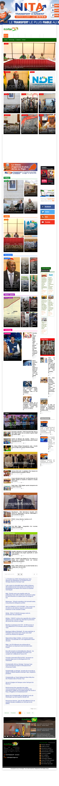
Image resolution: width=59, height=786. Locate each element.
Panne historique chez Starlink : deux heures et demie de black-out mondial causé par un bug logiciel (34, 368)
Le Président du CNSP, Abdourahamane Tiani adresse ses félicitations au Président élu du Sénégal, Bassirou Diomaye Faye (18, 580)
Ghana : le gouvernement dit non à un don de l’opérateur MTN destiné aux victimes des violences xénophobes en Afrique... (44, 304)
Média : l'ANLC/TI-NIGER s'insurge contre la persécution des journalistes (18, 613)
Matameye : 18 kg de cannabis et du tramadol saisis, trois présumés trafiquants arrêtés (20, 602)
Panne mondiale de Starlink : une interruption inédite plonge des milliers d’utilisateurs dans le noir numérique (30, 390)
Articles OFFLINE (45, 760)
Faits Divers (44, 762)
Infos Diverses (44, 422)
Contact (24, 39)
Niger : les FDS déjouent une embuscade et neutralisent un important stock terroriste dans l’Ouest (19, 646)
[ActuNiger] (11, 29)
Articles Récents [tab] (46, 268)
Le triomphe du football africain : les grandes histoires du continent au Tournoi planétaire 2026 (51, 442)
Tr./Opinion (18, 39)
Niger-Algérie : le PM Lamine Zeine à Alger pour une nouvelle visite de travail (44, 325)
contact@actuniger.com (12, 757)
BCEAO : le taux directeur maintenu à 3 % (22, 519)
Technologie (11, 39)
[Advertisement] (29, 147)
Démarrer (7, 712)
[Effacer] (21, 574)
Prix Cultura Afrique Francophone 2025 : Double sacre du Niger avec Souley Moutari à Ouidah (24, 446)
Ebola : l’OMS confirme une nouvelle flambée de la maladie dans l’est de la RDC (24, 566)
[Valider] (18, 574)
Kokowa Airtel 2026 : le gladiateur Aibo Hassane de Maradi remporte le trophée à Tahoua (24, 471)
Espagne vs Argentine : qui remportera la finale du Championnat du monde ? (47, 461)
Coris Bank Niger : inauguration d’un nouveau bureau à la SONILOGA (24, 527)
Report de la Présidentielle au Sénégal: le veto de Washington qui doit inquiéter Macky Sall (19, 696)
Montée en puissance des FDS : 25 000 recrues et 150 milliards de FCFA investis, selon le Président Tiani (20, 626)
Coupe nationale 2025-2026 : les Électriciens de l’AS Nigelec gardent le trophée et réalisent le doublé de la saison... (24, 480)
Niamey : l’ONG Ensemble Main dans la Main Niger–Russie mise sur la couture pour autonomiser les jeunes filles (50, 305)
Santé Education (45, 751)
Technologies (7, 333)
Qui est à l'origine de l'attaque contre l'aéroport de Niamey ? (20, 683)
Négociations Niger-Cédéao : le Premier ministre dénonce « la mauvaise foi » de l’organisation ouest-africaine (20, 639)
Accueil (6, 35)
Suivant (28, 712)
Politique (11, 35)
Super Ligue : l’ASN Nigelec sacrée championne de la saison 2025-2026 (24, 486)
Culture (6, 39)
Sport (42, 35)
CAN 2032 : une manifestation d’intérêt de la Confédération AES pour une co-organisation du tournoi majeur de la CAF (20, 463)
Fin (32, 712)
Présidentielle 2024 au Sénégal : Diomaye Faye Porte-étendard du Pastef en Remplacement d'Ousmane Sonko (19, 665)
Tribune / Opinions (8, 297)
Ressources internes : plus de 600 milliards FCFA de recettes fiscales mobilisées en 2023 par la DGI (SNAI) (20, 702)
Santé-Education (36, 35)
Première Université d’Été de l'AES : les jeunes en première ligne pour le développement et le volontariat (19, 659)
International (22, 35)
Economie (28, 35)
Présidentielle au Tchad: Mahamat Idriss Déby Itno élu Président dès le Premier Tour (20, 678)
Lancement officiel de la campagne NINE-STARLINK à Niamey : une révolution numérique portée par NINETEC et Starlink (30, 405)
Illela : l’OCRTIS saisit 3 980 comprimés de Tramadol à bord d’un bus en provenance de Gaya (47, 347)
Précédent (13, 712)
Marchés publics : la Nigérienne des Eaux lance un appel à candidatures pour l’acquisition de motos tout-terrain (50, 283)
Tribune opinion (45, 749)
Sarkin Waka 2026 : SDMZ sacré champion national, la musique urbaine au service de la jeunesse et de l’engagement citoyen (19, 424)
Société (16, 35)
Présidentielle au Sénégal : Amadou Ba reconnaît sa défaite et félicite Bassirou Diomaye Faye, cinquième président (20, 672)
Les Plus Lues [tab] (45, 270)
